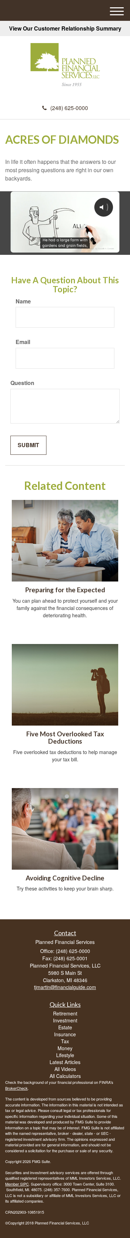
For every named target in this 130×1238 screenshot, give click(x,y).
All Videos (65, 1068)
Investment (65, 1020)
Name (23, 301)
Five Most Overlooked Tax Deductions (65, 737)
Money (65, 1048)
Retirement (65, 1013)
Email (23, 342)
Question (22, 383)
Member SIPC (17, 1184)
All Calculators (65, 1075)
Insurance (65, 1034)
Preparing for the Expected (65, 590)
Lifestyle (65, 1055)
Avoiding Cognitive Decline (65, 878)
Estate (65, 1027)
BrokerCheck (16, 1088)
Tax (65, 1041)
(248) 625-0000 (69, 108)
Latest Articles (65, 1062)
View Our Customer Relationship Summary (65, 28)
